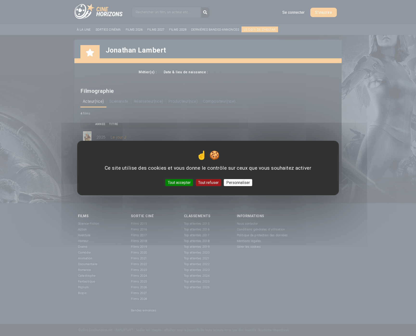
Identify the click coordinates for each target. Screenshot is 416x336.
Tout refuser (208, 182)
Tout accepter (179, 182)
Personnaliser (238, 182)
